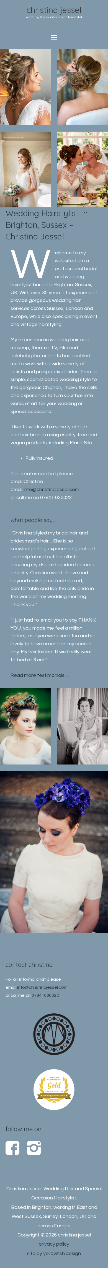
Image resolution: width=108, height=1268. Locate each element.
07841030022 (45, 995)
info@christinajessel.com (51, 489)
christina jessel (54, 10)
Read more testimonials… (39, 675)
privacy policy (54, 1244)
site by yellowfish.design (54, 1253)
